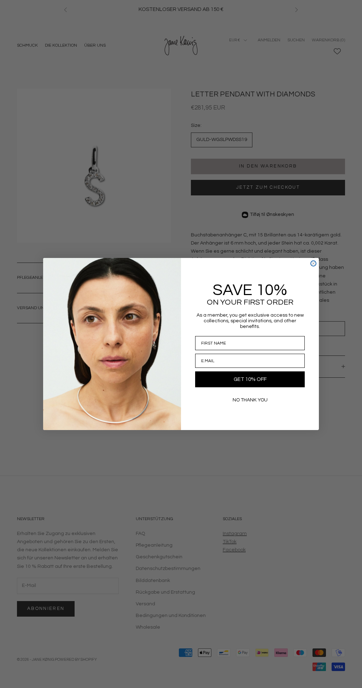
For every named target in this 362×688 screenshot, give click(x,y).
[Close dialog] (313, 263)
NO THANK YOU (250, 400)
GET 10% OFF (250, 379)
